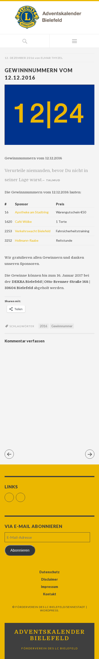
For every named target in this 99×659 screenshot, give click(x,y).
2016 (43, 326)
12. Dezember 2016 (19, 58)
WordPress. (49, 610)
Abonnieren (19, 550)
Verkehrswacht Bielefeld (32, 231)
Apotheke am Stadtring (32, 212)
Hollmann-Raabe (26, 240)
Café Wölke (23, 221)
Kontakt (49, 594)
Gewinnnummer (62, 326)
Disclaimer (49, 579)
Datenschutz (49, 572)
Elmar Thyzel (52, 58)
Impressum (49, 587)
